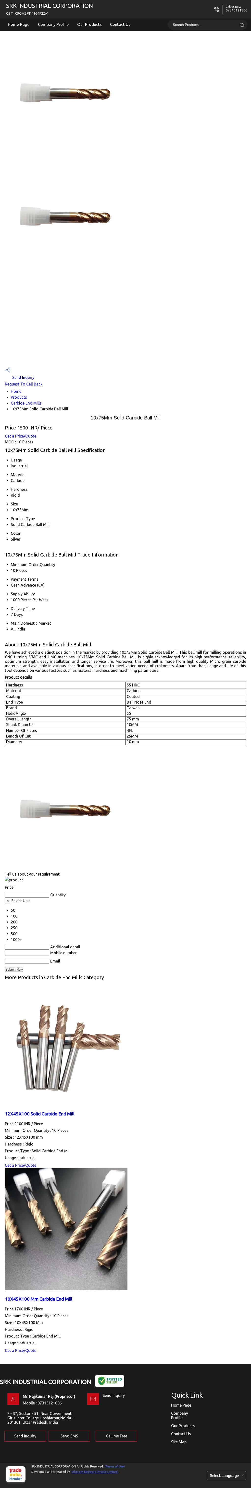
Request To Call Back (23, 384)
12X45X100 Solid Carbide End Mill (40, 1113)
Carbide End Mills (26, 403)
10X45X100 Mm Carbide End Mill (38, 1299)
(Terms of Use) (115, 1466)
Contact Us (120, 24)
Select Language (224, 1475)
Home (16, 391)
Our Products (89, 24)
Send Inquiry (22, 377)
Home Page (19, 24)
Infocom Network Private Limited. (95, 1471)
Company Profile (53, 24)
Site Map (179, 1442)
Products (19, 397)
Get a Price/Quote (20, 436)
